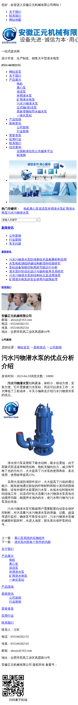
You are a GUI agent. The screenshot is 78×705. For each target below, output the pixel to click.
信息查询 (15, 147)
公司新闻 (23, 127)
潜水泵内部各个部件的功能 (32, 542)
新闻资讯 (15, 123)
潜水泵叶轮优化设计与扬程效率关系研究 (36, 271)
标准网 (21, 155)
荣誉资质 (15, 135)
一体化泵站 (24, 115)
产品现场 (15, 119)
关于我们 (15, 11)
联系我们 (15, 15)
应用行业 (15, 139)
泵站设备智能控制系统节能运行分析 (33, 267)
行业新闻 (23, 131)
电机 (20, 83)
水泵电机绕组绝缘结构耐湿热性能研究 (35, 263)
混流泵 (21, 91)
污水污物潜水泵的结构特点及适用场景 (35, 275)
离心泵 (21, 87)
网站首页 (15, 71)
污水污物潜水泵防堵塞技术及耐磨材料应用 (38, 259)
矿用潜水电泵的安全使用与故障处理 (33, 279)
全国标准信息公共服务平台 (35, 151)
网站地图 (15, 19)
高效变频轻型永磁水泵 (32, 111)
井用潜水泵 (24, 95)
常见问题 (15, 243)
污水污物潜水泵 (27, 103)
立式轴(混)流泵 (27, 107)
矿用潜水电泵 (26, 99)
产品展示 (15, 79)
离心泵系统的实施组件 (29, 538)
